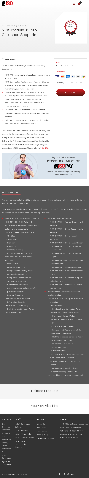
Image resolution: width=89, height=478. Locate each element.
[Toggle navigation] (85, 3)
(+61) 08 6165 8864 (72, 438)
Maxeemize (37, 474)
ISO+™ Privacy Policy (23, 434)
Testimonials (42, 431)
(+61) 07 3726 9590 (75, 434)
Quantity (60, 83)
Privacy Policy (42, 435)
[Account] (74, 4)
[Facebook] (64, 474)
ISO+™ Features (21, 430)
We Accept (60, 72)
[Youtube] (72, 474)
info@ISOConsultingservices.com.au (74, 424)
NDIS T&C (44, 148)
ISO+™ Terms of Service (24, 438)
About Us (41, 424)
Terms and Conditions (45, 438)
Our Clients (41, 428)
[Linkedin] (60, 474)
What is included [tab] (11, 193)
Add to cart (70, 92)
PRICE (58, 62)
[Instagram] (68, 474)
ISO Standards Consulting (6, 427)
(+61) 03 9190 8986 (76, 431)
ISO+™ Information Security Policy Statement (22, 444)
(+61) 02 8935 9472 (73, 427)
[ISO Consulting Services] (7, 3)
